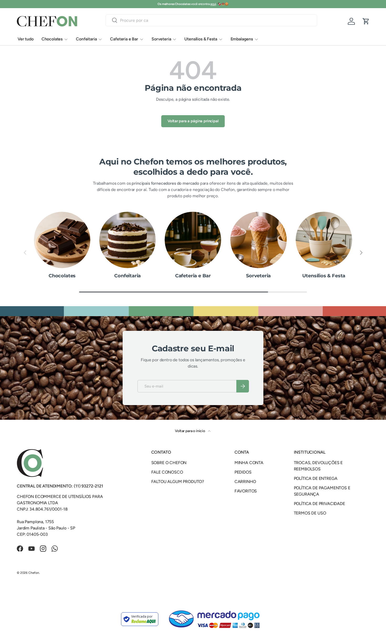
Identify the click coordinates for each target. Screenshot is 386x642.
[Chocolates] (62, 240)
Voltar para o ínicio (190, 431)
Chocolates (51, 38)
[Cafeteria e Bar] (193, 240)
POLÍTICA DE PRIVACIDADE (319, 503)
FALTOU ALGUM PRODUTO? (177, 481)
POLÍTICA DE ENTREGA (315, 478)
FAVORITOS (245, 491)
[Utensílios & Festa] (324, 240)
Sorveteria (161, 38)
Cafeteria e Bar (124, 38)
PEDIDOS (243, 472)
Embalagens (242, 38)
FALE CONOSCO (167, 472)
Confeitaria (86, 38)
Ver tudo (26, 38)
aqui (213, 4)
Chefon (33, 573)
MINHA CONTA (248, 462)
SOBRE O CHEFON (169, 462)
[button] (366, 21)
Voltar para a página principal (193, 121)
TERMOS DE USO (310, 513)
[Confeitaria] (127, 240)
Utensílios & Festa (200, 38)
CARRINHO (245, 481)
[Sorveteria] (258, 240)
